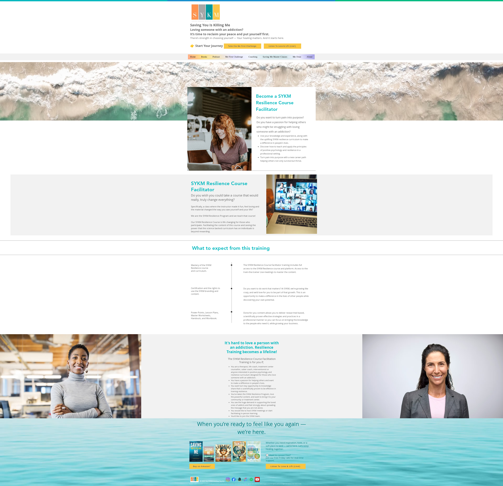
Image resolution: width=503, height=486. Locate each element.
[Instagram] (227, 479)
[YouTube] (257, 479)
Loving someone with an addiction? (216, 30)
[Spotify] (251, 479)
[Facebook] (233, 479)
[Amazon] (239, 479)
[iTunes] (245, 479)
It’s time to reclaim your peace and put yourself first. (229, 34)
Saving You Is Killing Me (210, 25)
